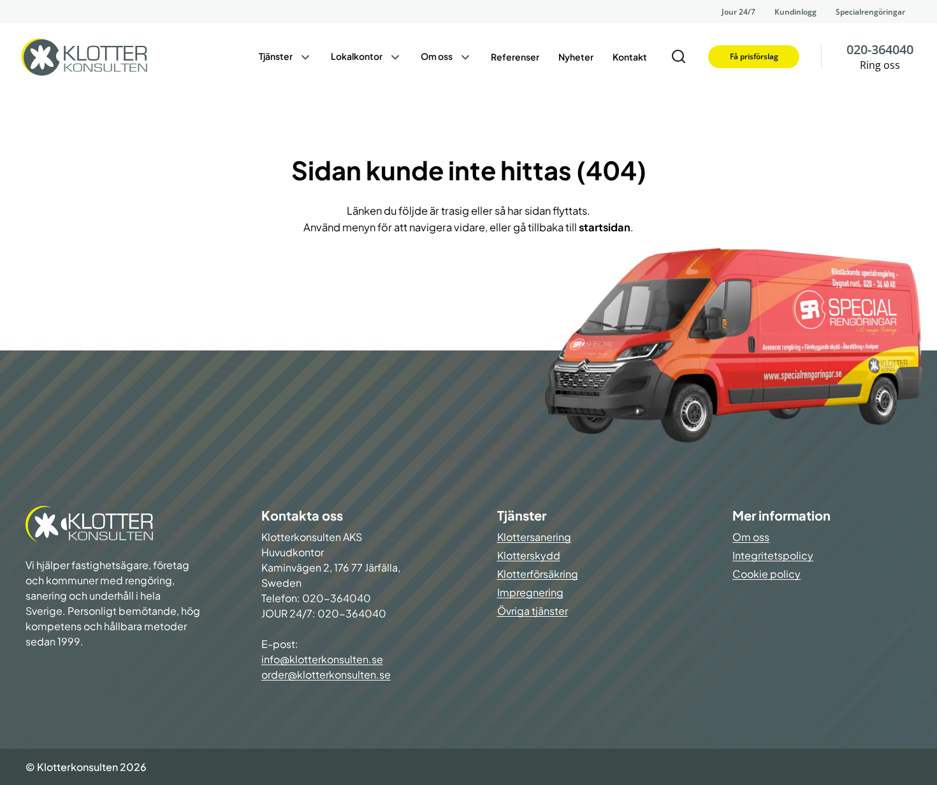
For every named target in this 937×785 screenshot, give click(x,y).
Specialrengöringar (870, 11)
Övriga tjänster (532, 610)
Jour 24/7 (738, 11)
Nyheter (575, 56)
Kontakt (630, 56)
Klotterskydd (528, 555)
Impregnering (530, 592)
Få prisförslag (754, 56)
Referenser (515, 56)
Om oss (437, 56)
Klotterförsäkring (537, 573)
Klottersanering (534, 537)
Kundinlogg (795, 11)
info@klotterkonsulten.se (322, 659)
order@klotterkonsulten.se (326, 674)
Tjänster (276, 56)
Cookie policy (766, 573)
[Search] (678, 56)
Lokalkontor (356, 56)
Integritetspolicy (772, 555)
